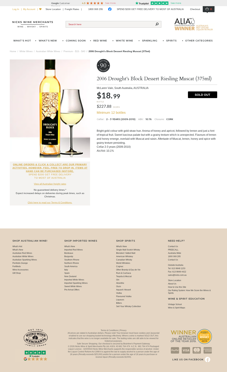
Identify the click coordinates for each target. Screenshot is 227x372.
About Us (172, 284)
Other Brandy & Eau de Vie (128, 270)
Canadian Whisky (124, 260)
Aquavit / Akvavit (123, 290)
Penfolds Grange (20, 263)
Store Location (53, 9)
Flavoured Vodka (123, 296)
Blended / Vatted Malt (125, 253)
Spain (67, 273)
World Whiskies (123, 263)
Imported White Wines (74, 280)
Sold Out (202, 94)
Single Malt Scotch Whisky (128, 250)
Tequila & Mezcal (124, 276)
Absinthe (120, 283)
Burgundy (68, 256)
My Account (29, 9)
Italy (66, 270)
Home (13, 51)
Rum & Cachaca (123, 273)
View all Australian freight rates (50, 184)
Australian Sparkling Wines (24, 260)
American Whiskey (124, 256)
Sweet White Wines (73, 286)
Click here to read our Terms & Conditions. (50, 202)
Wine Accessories (20, 270)
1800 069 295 (95, 9)
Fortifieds (16, 266)
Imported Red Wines (73, 250)
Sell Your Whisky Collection (128, 306)
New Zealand (70, 276)
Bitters (119, 303)
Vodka (119, 293)
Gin (117, 280)
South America (70, 266)
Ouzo (118, 286)
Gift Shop (16, 273)
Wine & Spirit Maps (176, 308)
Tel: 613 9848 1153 (176, 268)
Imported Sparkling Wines (76, 283)
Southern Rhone (71, 260)
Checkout (195, 9)
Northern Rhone (71, 263)
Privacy (123, 330)
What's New (17, 250)
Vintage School (175, 304)
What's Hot (22, 40)
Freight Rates (72, 9)
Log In (16, 9)
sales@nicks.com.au (177, 275)
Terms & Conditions (110, 330)
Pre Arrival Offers (71, 290)
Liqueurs (120, 300)
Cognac (119, 266)
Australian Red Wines (22, 253)
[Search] (157, 24)
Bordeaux (68, 253)
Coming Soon (76, 40)
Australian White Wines (22, 256)
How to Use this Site (177, 287)
